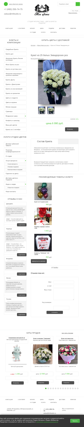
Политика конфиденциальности (13, 150)
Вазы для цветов (11, 125)
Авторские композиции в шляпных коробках (14, 74)
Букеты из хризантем (13, 93)
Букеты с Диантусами (13, 84)
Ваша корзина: (73, 13)
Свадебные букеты (12, 49)
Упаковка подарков (13, 167)
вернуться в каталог (38, 261)
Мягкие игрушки (11, 107)
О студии (33, 32)
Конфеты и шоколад (12, 120)
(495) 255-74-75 (13, 9)
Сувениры (9, 111)
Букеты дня (9, 54)
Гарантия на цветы (12, 173)
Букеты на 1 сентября (13, 129)
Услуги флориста (11, 160)
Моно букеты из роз (43, 45)
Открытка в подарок (13, 187)
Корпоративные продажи (15, 169)
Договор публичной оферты (12, 144)
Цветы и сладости (12, 98)
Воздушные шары (12, 116)
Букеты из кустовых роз (13, 69)
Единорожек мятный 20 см (17, 337)
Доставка (62, 28)
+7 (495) (48, 410)
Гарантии (73, 28)
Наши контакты (11, 191)
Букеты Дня (9, 28)
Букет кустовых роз (67, 338)
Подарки (51, 28)
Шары (42, 28)
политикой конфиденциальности (47, 422)
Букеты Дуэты (10, 80)
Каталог (32, 28)
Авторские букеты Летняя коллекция (14, 59)
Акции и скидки (11, 184)
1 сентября (21, 28)
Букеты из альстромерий (14, 89)
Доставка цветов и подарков (12, 179)
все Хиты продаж (67, 333)
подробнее (21, 224)
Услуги (43, 32)
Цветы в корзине (11, 102)
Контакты (54, 32)
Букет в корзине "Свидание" (42, 338)
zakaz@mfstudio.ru (12, 14)
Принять (75, 421)
